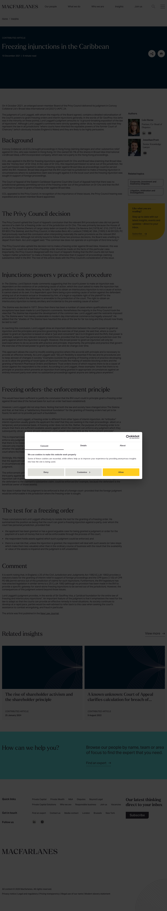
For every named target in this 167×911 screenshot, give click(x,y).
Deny (46, 472)
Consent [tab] (44, 446)
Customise (82, 472)
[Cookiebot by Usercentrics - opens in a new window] (128, 437)
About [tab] (123, 445)
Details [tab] (83, 445)
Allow (121, 472)
